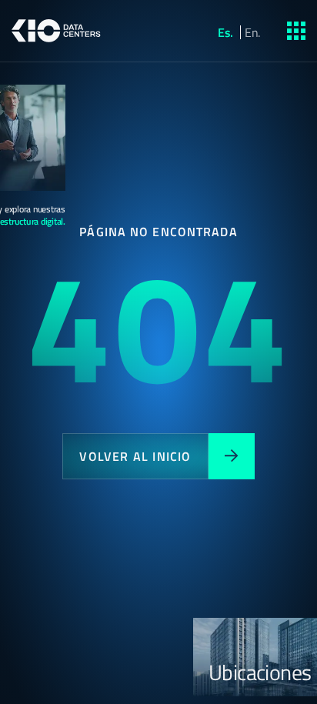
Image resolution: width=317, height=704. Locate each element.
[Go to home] (56, 30)
